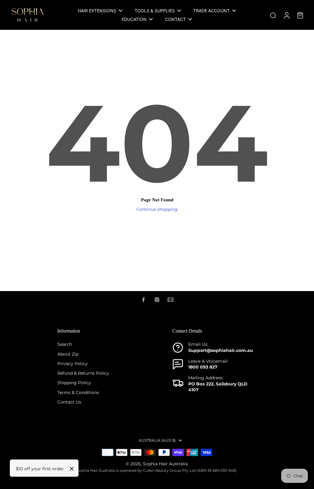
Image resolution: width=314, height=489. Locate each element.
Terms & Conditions (78, 392)
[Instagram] (157, 299)
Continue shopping (157, 209)
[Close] (71, 468)
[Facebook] (143, 299)
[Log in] (286, 15)
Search (64, 344)
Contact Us (69, 402)
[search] (273, 15)
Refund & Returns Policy (83, 373)
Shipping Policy (74, 382)
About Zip (67, 354)
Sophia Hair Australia (165, 464)
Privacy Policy (72, 363)
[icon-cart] (300, 15)
